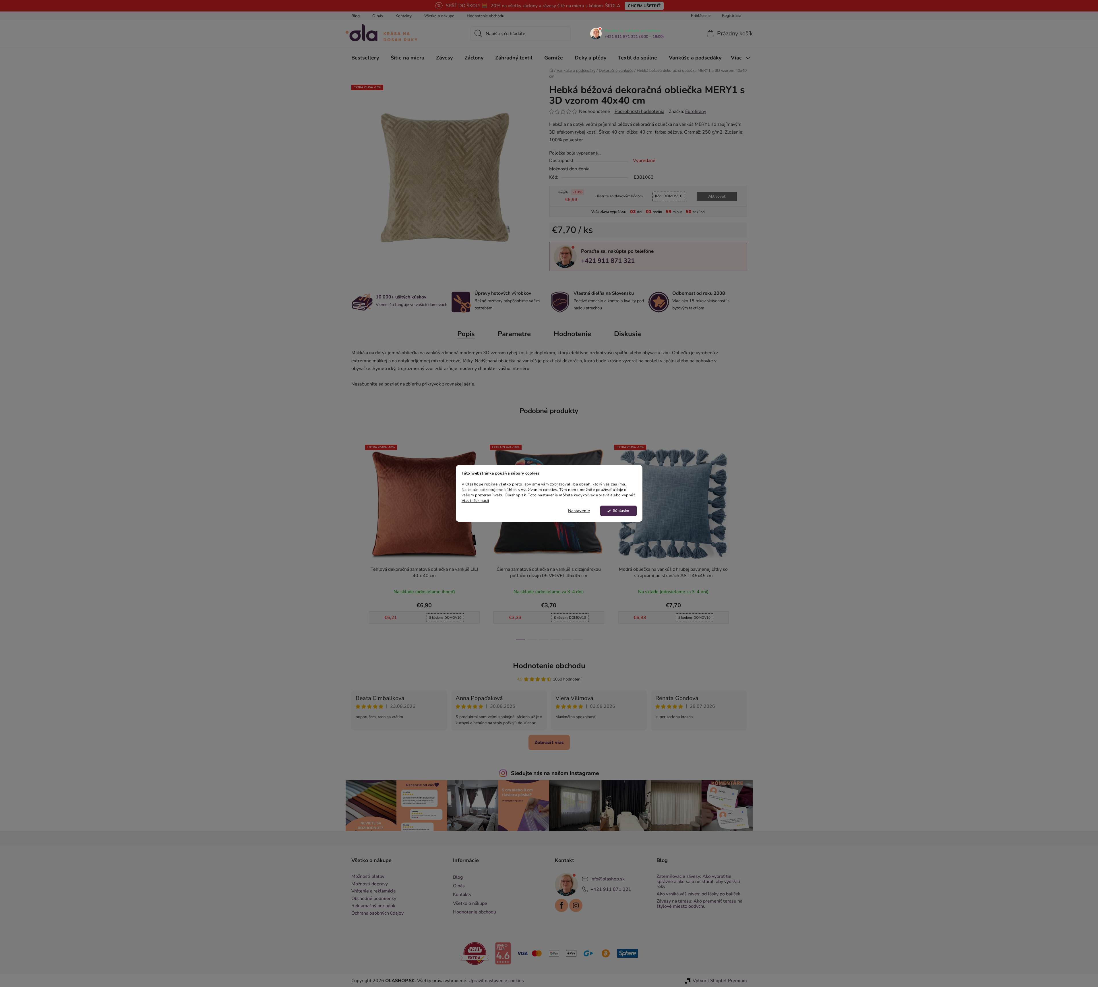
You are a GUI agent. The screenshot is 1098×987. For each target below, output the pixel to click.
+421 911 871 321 (608, 261)
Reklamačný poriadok (373, 906)
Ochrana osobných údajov (377, 913)
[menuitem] (365, 58)
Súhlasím (621, 511)
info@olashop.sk (607, 879)
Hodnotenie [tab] (572, 333)
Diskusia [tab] (627, 333)
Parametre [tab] (514, 333)
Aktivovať (716, 196)
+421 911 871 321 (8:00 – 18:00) (634, 37)
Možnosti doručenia (569, 169)
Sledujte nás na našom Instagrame (555, 773)
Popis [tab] (466, 333)
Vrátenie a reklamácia (373, 891)
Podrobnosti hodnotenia (639, 111)
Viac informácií (475, 500)
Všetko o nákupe (439, 16)
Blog (355, 16)
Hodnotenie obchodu (485, 16)
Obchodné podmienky (373, 898)
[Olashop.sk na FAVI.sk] (474, 953)
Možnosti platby (367, 876)
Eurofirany (695, 111)
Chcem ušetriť (644, 6)
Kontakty (404, 16)
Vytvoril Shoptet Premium (720, 981)
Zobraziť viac (549, 742)
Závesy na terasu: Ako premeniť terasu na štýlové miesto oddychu (699, 904)
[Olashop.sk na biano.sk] (503, 953)
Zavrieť (589, 280)
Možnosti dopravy (369, 884)
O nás (377, 16)
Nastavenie (579, 511)
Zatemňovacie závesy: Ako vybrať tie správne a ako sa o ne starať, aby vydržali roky (698, 881)
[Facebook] (561, 905)
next (742, 540)
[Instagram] (575, 905)
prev (356, 540)
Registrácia (731, 15)
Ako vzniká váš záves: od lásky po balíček (698, 894)
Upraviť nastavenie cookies (496, 981)
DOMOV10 (668, 196)
